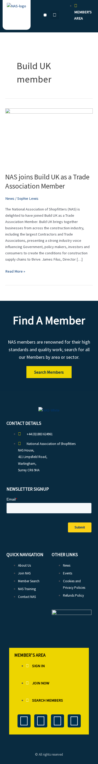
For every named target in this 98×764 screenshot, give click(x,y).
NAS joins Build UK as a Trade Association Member (47, 181)
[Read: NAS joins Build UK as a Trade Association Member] (49, 137)
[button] (45, 15)
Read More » (15, 271)
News (9, 198)
